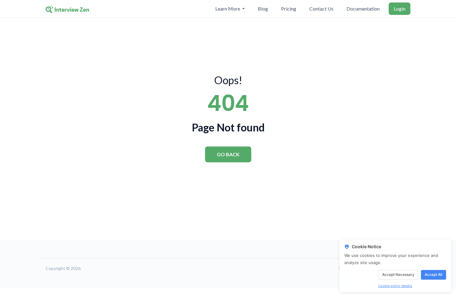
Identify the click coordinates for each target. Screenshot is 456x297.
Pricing (288, 8)
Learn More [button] (228, 8)
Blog (263, 8)
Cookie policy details (395, 286)
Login (399, 8)
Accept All (433, 274)
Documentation (363, 8)
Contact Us (321, 8)
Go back (228, 154)
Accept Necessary (398, 274)
